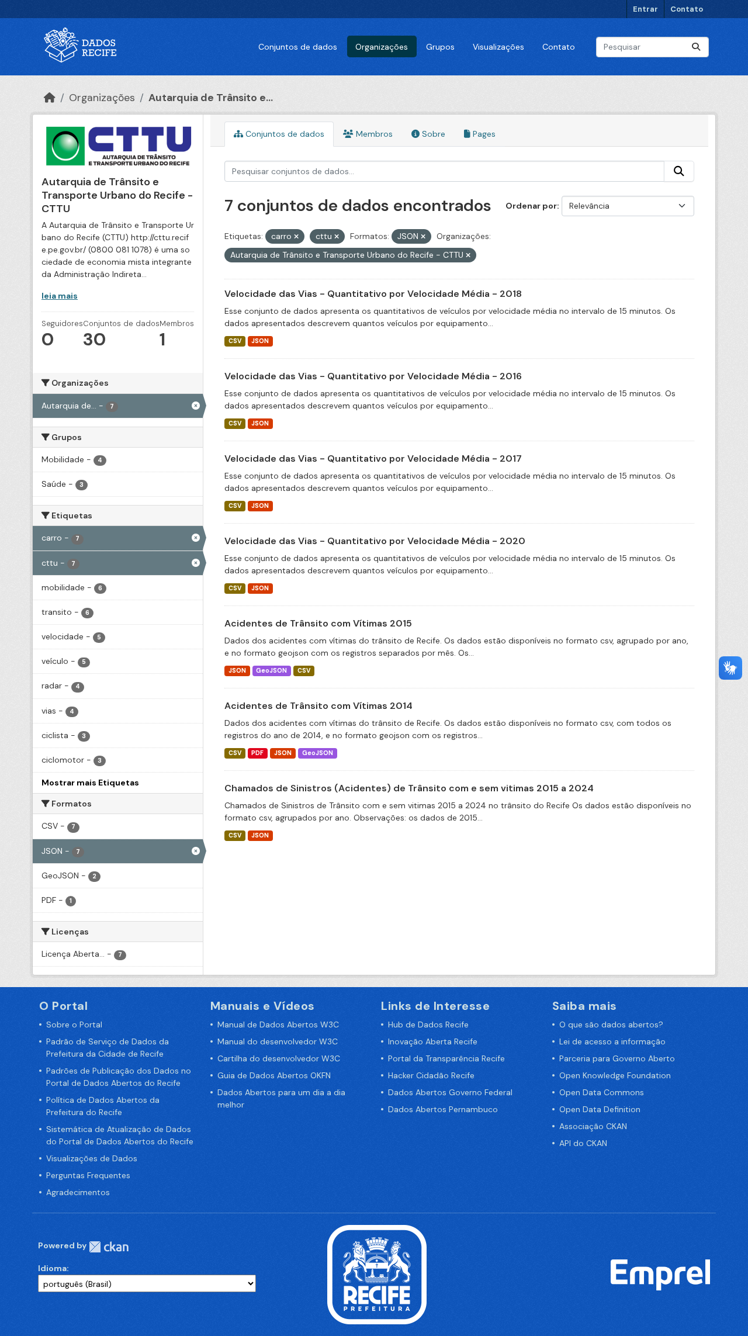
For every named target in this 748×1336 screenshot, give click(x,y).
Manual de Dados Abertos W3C (278, 1024)
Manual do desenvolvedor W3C (277, 1041)
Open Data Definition (599, 1109)
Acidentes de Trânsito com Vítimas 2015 (318, 623)
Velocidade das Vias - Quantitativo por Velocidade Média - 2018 (373, 294)
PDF (257, 753)
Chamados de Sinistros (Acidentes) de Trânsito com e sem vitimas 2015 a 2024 (409, 788)
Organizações (381, 46)
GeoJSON (271, 670)
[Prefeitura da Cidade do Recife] (377, 1274)
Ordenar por (531, 205)
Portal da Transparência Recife (446, 1058)
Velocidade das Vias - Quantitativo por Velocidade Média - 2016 (373, 376)
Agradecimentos (78, 1192)
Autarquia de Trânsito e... (210, 97)
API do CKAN (583, 1143)
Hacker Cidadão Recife (431, 1075)
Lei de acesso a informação (612, 1041)
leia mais (59, 295)
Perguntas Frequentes (88, 1175)
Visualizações (498, 46)
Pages (483, 134)
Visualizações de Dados (91, 1158)
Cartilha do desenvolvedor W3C (278, 1058)
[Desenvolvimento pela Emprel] (660, 1274)
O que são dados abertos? (611, 1024)
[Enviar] (696, 47)
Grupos (440, 46)
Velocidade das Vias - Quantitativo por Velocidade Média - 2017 (373, 458)
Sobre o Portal (74, 1024)
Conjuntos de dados (297, 46)
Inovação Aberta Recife (432, 1041)
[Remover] (296, 237)
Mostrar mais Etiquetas (90, 782)
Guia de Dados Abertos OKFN (274, 1075)
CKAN (109, 1247)
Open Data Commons (601, 1092)
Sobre (432, 134)
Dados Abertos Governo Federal (450, 1092)
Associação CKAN (593, 1126)
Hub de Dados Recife (428, 1024)
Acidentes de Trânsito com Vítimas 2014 (318, 706)
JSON (260, 341)
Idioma (52, 1268)
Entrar (645, 9)
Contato (686, 9)
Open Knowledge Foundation (615, 1075)
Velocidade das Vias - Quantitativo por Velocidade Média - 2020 (374, 541)
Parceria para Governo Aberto (617, 1058)
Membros (373, 134)
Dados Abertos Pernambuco (443, 1109)
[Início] (50, 97)
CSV (234, 341)
